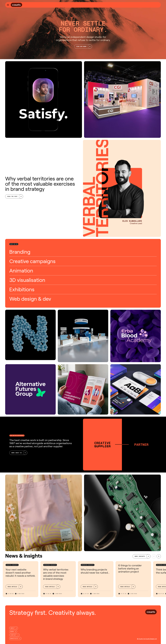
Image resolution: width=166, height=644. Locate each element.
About (12, 628)
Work (12, 631)
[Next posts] (159, 556)
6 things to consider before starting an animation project (130, 568)
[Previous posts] (154, 556)
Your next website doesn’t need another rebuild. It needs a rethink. (20, 572)
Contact (13, 635)
